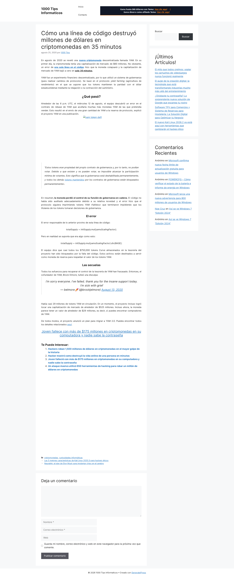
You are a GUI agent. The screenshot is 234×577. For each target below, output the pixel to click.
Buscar (158, 31)
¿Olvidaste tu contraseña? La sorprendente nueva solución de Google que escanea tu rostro (172, 99)
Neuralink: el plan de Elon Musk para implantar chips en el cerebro (74, 463)
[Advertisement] (91, 139)
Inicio (80, 6)
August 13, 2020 (112, 289)
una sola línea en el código (69, 67)
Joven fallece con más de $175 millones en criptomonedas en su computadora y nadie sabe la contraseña (91, 333)
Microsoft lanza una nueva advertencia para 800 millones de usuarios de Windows (173, 198)
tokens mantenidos (74, 179)
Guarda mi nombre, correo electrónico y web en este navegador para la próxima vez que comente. (92, 546)
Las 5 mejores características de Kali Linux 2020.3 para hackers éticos (76, 460)
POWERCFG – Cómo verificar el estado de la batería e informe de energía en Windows (173, 183)
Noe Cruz (160, 208)
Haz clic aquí (161, 9)
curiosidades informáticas (71, 457)
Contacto (82, 15)
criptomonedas (51, 457)
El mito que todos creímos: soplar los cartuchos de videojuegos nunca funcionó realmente (173, 73)
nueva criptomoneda (90, 60)
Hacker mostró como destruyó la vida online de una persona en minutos (89, 355)
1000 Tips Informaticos (51, 11)
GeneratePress (138, 572)
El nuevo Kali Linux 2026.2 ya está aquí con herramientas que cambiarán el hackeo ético (173, 126)
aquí (69, 324)
